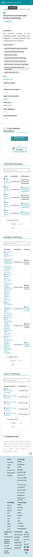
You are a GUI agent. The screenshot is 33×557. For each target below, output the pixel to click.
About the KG (21, 490)
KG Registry (8, 548)
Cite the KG (21, 487)
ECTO (9, 529)
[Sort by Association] (19, 176)
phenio (5, 99)
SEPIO (9, 526)
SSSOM (19, 515)
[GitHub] (28, 547)
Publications (11, 473)
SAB (8, 467)
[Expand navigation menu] (31, 2)
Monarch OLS (8, 537)
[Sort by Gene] (8, 176)
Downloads (20, 464)
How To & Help (21, 478)
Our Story (10, 462)
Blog (16, 540)
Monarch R (20, 472)
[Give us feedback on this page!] (30, 453)
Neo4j (19, 470)
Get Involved (18, 535)
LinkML (19, 513)
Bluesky (16, 548)
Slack (16, 537)
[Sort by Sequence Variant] (17, 386)
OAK (18, 518)
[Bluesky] (26, 552)
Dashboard (20, 495)
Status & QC (21, 475)
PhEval (19, 510)
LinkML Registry (6, 552)
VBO (8, 521)
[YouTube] (27, 549)
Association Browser (21, 499)
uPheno (9, 510)
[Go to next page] (17, 224)
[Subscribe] (25, 544)
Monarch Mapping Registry (7, 541)
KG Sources (21, 493)
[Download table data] (12, 228)
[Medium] (25, 547)
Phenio (9, 516)
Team (9, 465)
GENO (9, 524)
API (18, 467)
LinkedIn (17, 542)
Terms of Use (21, 485)
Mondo (9, 505)
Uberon (9, 508)
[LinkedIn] (25, 549)
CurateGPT (20, 526)
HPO (8, 513)
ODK (18, 521)
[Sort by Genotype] (11, 249)
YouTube (17, 545)
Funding (9, 475)
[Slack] (28, 544)
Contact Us (10, 470)
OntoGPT (20, 523)
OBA (8, 518)
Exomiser (20, 507)
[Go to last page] (20, 224)
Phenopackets (21, 528)
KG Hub (6, 546)
